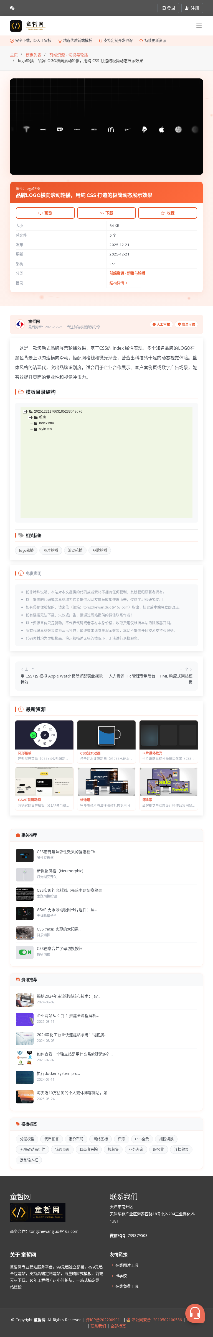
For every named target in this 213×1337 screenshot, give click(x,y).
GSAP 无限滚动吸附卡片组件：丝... (67, 909)
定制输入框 (29, 1159)
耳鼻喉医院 (89, 1149)
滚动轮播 (75, 550)
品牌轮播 (100, 550)
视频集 (113, 1149)
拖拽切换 (166, 1138)
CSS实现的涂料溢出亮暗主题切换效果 (69, 890)
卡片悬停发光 (152, 753)
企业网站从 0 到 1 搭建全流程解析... (68, 1015)
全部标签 (117, 1325)
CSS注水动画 (90, 753)
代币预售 (51, 1138)
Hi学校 (121, 1276)
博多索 (147, 800)
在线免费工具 (127, 1286)
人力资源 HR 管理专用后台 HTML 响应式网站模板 (150, 679)
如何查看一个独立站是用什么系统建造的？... (75, 1054)
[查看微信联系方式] (12, 8)
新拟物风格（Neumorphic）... (62, 870)
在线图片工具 (127, 1265)
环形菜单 (24, 753)
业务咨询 (136, 1149)
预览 (48, 213)
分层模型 (27, 1138)
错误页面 (62, 1149)
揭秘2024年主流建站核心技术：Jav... (68, 996)
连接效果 (181, 1149)
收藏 (170, 213)
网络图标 (100, 1138)
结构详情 (117, 282)
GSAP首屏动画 (29, 800)
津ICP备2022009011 (104, 1319)
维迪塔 (85, 800)
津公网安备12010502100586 (156, 1319)
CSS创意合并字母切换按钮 (60, 948)
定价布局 (76, 1138)
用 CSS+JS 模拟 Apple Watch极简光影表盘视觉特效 (62, 679)
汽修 (121, 1138)
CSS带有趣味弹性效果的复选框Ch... (67, 851)
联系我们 (98, 1325)
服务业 (158, 1149)
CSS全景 (142, 1138)
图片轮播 (51, 550)
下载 (109, 213)
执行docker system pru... (58, 1073)
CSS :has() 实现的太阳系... (59, 929)
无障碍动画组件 (32, 1149)
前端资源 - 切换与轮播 (127, 273)
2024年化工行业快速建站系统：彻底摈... (71, 1034)
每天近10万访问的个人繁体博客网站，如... (73, 1092)
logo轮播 (26, 550)
